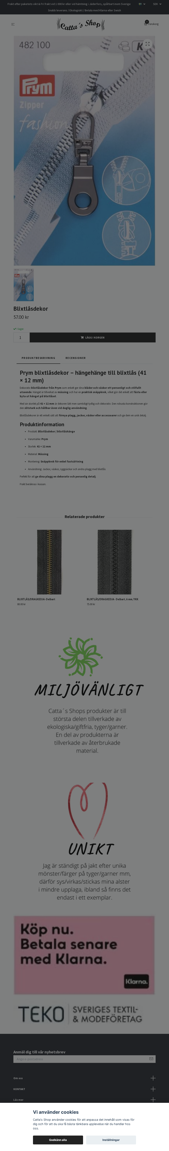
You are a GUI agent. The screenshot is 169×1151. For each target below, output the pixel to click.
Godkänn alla (58, 1140)
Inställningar (111, 1140)
